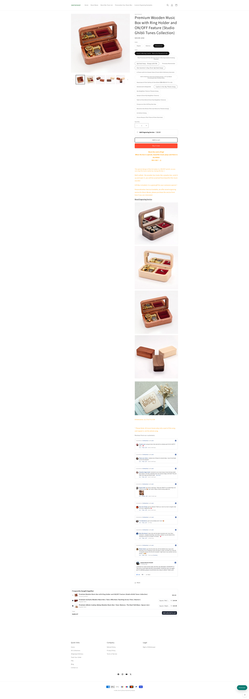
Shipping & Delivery (77, 654)
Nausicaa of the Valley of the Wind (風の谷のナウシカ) (156, 82)
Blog (72, 664)
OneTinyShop (121, 690)
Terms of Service (112, 654)
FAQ (72, 661)
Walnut (149, 46)
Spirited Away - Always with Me (147, 63)
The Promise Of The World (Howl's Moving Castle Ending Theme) (156, 59)
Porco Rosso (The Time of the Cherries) (151, 117)
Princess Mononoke (169, 64)
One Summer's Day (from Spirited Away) (150, 68)
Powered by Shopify (130, 690)
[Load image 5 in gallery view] (110, 79)
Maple (140, 46)
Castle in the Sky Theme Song (165, 87)
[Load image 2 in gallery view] (90, 79)
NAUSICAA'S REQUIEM (145, 87)
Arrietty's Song (143, 113)
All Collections (75, 650)
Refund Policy (111, 647)
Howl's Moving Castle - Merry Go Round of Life (152, 53)
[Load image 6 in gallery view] (120, 79)
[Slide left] (73, 79)
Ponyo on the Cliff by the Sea (147, 104)
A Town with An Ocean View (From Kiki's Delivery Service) (156, 72)
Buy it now (156, 146)
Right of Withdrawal (149, 647)
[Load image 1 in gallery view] (80, 79)
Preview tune (242, 687)
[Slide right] (128, 79)
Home (73, 647)
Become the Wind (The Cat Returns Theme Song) (154, 109)
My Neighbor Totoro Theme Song (148, 91)
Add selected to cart (169, 613)
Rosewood (158, 46)
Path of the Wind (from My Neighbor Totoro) (152, 100)
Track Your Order (76, 657)
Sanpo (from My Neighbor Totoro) (149, 96)
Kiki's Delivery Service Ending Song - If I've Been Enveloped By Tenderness (156, 78)
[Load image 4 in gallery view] (100, 79)
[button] (168, 5)
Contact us (74, 667)
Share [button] (138, 582)
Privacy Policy (111, 650)
